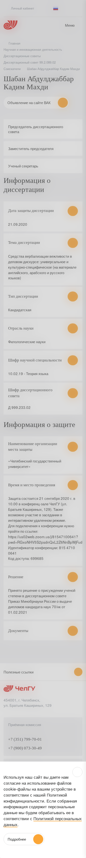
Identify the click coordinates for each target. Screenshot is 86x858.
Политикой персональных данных (43, 821)
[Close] (77, 772)
